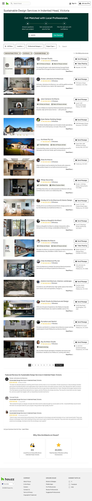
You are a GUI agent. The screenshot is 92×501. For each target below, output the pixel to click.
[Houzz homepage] (7, 3)
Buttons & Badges (51, 481)
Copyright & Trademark (30, 495)
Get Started (58, 35)
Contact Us (27, 489)
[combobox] (20, 3)
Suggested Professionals (53, 492)
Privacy (30, 492)
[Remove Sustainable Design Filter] (47, 53)
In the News (27, 484)
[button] (3, 3)
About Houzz (27, 481)
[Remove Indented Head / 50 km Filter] (20, 53)
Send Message (82, 59)
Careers (26, 487)
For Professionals (51, 487)
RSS (72, 487)
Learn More (25, 429)
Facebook (74, 484)
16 (53, 365)
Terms (25, 492)
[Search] (11, 3)
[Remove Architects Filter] (31, 53)
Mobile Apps (49, 484)
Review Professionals (52, 489)
